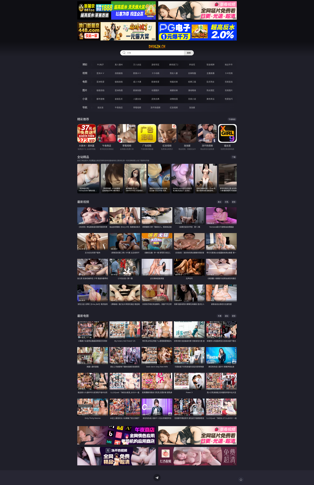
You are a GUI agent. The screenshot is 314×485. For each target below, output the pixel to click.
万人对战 (137, 64)
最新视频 (83, 202)
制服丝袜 (174, 81)
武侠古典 (155, 99)
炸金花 (192, 64)
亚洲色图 (119, 90)
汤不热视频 (155, 107)
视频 (84, 73)
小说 (84, 99)
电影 (84, 81)
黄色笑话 (210, 99)
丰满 (219, 316)
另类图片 (229, 90)
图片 (84, 90)
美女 (219, 202)
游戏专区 (155, 64)
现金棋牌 (210, 64)
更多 (234, 202)
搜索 (189, 52)
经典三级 (192, 81)
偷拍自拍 (119, 81)
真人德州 (119, 64)
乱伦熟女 (210, 81)
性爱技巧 (229, 99)
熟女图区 (210, 90)
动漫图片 (155, 90)
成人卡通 (137, 81)
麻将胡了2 (173, 64)
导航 (84, 107)
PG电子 (100, 64)
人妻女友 (137, 99)
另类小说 (192, 99)
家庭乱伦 (119, 99)
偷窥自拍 (100, 90)
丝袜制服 (192, 73)
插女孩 (100, 107)
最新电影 (83, 316)
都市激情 (100, 99)
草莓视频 (137, 107)
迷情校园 (174, 99)
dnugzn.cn (157, 46)
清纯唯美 (192, 90)
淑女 (226, 316)
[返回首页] (241, 480)
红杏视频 (174, 107)
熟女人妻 (174, 73)
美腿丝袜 (174, 90)
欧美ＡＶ (137, 73)
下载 (234, 157)
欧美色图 (137, 90)
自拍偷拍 (119, 73)
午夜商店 (119, 107)
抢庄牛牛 (229, 64)
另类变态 (229, 81)
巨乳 (226, 202)
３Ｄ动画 (155, 73)
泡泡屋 (192, 107)
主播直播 (210, 73)
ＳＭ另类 (229, 73)
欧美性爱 (155, 81)
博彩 (84, 64)
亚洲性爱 (100, 81)
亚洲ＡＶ (100, 73)
